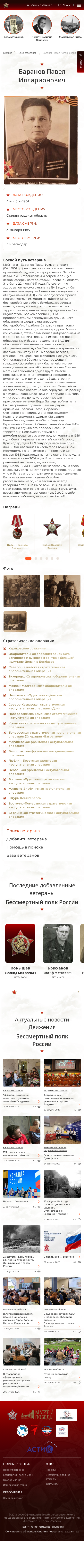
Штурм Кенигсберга (25, 798)
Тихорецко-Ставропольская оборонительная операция (44, 678)
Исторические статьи (15, 1485)
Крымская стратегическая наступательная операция (42, 725)
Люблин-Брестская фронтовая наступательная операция (33, 762)
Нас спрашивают (13, 1498)
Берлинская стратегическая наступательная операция (44, 815)
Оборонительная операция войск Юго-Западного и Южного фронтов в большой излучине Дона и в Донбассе (41, 657)
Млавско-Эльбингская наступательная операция (39, 790)
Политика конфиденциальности (42, 1526)
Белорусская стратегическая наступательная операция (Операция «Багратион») (45, 734)
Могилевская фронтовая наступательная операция (41, 744)
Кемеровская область (55, 1309)
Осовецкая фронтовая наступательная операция (39, 772)
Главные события (16, 1464)
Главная (7, 53)
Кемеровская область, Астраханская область (55, 1149)
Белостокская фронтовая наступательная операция (41, 753)
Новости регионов (13, 1469)
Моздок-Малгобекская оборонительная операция (40, 688)
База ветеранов (27, 53)
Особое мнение (12, 1480)
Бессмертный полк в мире (18, 1475)
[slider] (14, 992)
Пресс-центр (12, 1492)
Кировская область (13, 1090)
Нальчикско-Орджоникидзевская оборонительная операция (35, 697)
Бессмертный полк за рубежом (58, 1476)
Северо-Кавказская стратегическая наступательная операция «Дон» (37, 706)
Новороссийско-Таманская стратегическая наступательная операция (43, 716)
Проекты (51, 1469)
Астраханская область (55, 1090)
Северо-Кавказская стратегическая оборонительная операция (37, 669)
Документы (52, 1483)
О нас (50, 1464)
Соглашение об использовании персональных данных (42, 1531)
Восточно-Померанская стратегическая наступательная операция (40, 805)
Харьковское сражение (27, 648)
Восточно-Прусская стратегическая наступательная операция (37, 781)
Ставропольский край (14, 1369)
